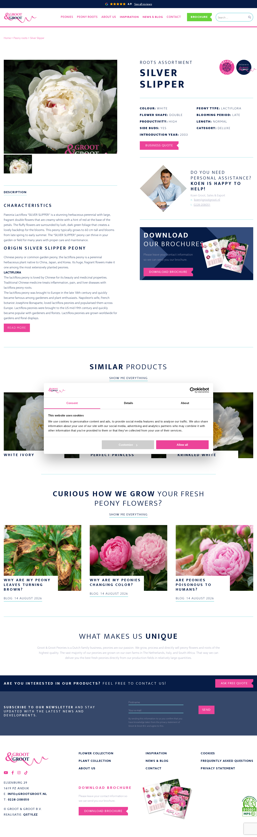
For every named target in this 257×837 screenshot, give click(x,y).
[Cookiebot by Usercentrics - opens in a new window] (192, 390)
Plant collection (95, 761)
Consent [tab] (72, 403)
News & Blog (157, 761)
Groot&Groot (12, 12)
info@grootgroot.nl (27, 794)
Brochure (199, 17)
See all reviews (143, 4)
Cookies (208, 753)
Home (7, 37)
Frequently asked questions (227, 761)
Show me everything (128, 378)
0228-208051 (202, 205)
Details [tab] (128, 403)
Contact (174, 17)
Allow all (182, 444)
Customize (126, 444)
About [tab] (185, 403)
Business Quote (159, 145)
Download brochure (168, 272)
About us (108, 17)
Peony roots (87, 17)
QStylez (30, 815)
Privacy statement (218, 768)
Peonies (67, 17)
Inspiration (156, 753)
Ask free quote (234, 683)
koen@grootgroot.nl (207, 199)
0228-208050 (18, 799)
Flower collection (96, 753)
